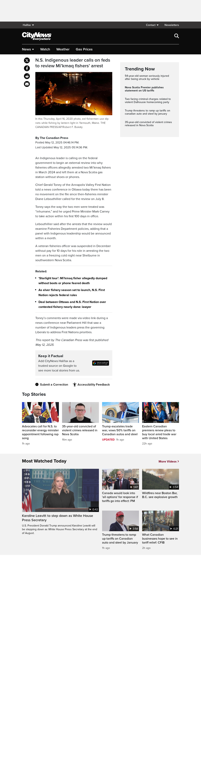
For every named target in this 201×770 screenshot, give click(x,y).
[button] (152, 25)
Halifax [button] (27, 25)
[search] (176, 36)
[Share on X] (27, 60)
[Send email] (27, 84)
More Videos (168, 461)
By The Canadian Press (51, 138)
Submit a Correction (54, 385)
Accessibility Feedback (94, 385)
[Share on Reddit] (27, 76)
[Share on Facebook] (27, 68)
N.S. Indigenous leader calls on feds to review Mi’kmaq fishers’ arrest (72, 63)
